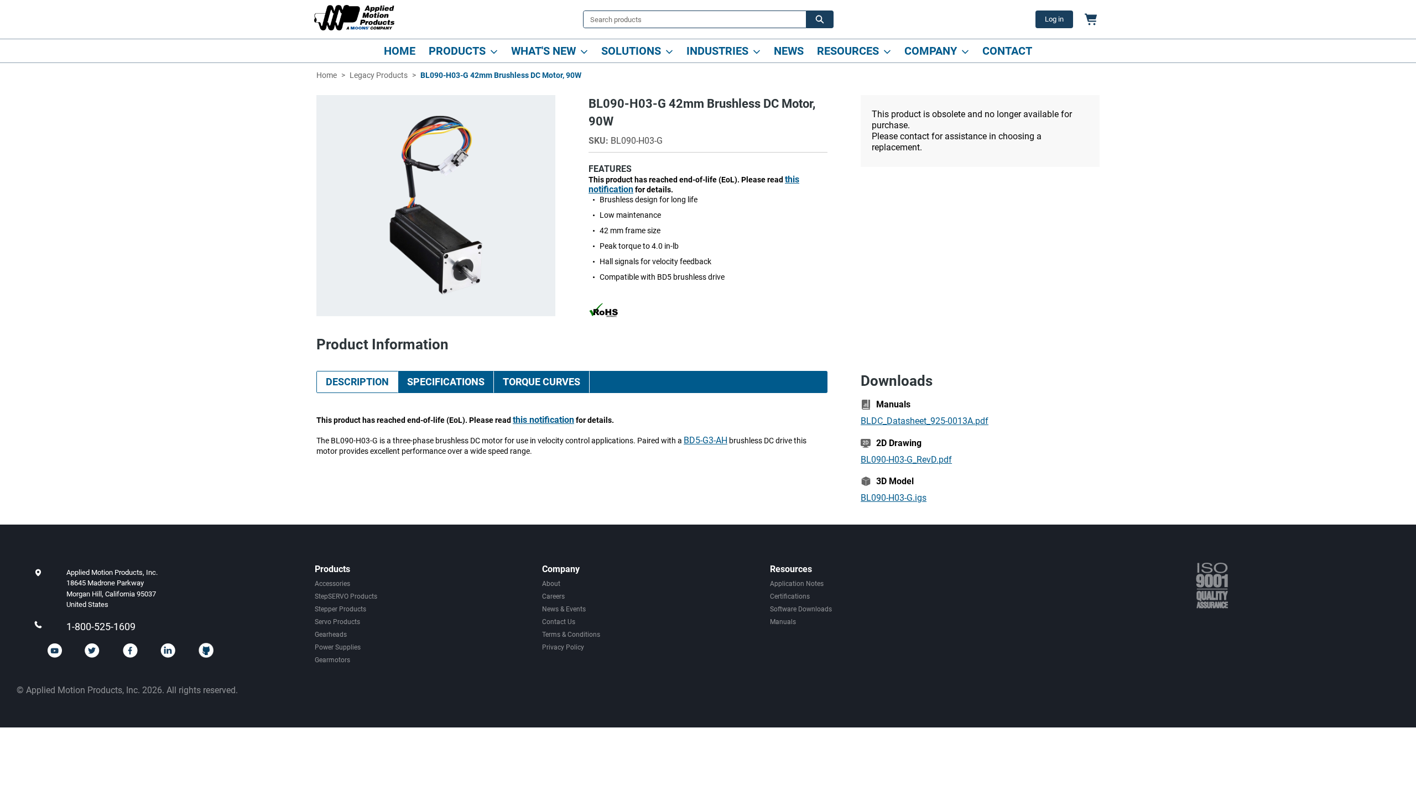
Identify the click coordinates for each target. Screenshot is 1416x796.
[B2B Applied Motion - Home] (354, 17)
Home (399, 50)
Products (457, 50)
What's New (543, 50)
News (789, 50)
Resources (848, 50)
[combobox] (690, 19)
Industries (717, 50)
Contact (1007, 50)
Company (930, 50)
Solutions (631, 50)
